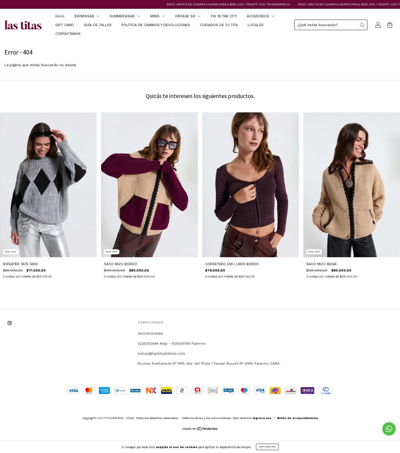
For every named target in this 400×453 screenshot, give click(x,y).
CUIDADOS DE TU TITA (219, 25)
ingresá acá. (262, 418)
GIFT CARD (64, 25)
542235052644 (150, 334)
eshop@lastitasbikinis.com (161, 353)
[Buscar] (362, 25)
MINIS (155, 16)
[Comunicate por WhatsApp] (389, 428)
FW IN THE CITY (224, 16)
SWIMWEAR (84, 16)
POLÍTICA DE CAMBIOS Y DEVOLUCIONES (156, 25)
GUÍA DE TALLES (98, 25)
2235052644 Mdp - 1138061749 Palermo (172, 344)
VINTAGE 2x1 (185, 16)
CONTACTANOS (68, 34)
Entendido (267, 446)
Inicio (59, 16)
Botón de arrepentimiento (297, 418)
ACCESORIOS (258, 16)
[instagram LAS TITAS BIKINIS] (9, 323)
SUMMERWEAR (123, 16)
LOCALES (256, 25)
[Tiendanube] (200, 430)
